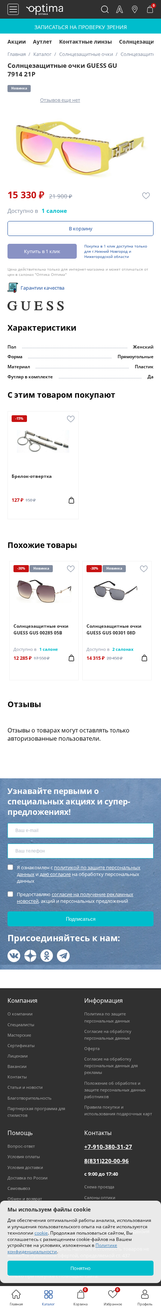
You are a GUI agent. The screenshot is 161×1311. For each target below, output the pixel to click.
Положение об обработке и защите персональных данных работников (115, 1089)
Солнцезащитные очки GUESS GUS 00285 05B (41, 629)
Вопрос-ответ (21, 1146)
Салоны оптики (99, 1197)
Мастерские (19, 1035)
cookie (41, 1233)
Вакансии (17, 1066)
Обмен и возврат (24, 1198)
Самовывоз (18, 1188)
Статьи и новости (25, 1087)
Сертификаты (20, 1045)
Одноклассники (46, 955)
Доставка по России (27, 1178)
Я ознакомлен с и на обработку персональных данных (78, 874)
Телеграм (63, 955)
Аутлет (42, 41)
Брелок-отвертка (32, 476)
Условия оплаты (23, 1156)
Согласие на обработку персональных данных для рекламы (111, 1065)
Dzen (30, 955)
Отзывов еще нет (60, 100)
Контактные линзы (85, 41)
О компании (20, 1014)
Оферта (92, 1048)
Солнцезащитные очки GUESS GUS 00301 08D (114, 629)
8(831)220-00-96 (106, 1161)
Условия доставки (25, 1167)
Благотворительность (29, 1098)
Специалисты (20, 1024)
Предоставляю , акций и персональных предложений (75, 897)
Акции (16, 41)
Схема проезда (99, 1186)
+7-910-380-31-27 (108, 1146)
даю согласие (55, 874)
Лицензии (17, 1056)
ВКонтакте (13, 955)
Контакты (17, 1077)
